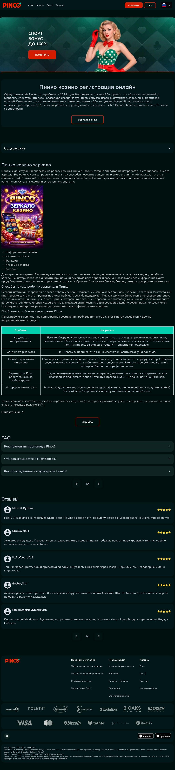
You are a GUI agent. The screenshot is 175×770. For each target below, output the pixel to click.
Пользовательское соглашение (87, 666)
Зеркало (87, 422)
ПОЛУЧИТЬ (42, 54)
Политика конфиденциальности (87, 673)
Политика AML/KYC (80, 688)
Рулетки (144, 681)
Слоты (143, 673)
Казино (144, 659)
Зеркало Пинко (87, 119)
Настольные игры (148, 688)
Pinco (142, 666)
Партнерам (114, 688)
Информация (117, 659)
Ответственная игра (81, 681)
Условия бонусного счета (121, 666)
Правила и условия (83, 659)
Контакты (113, 673)
